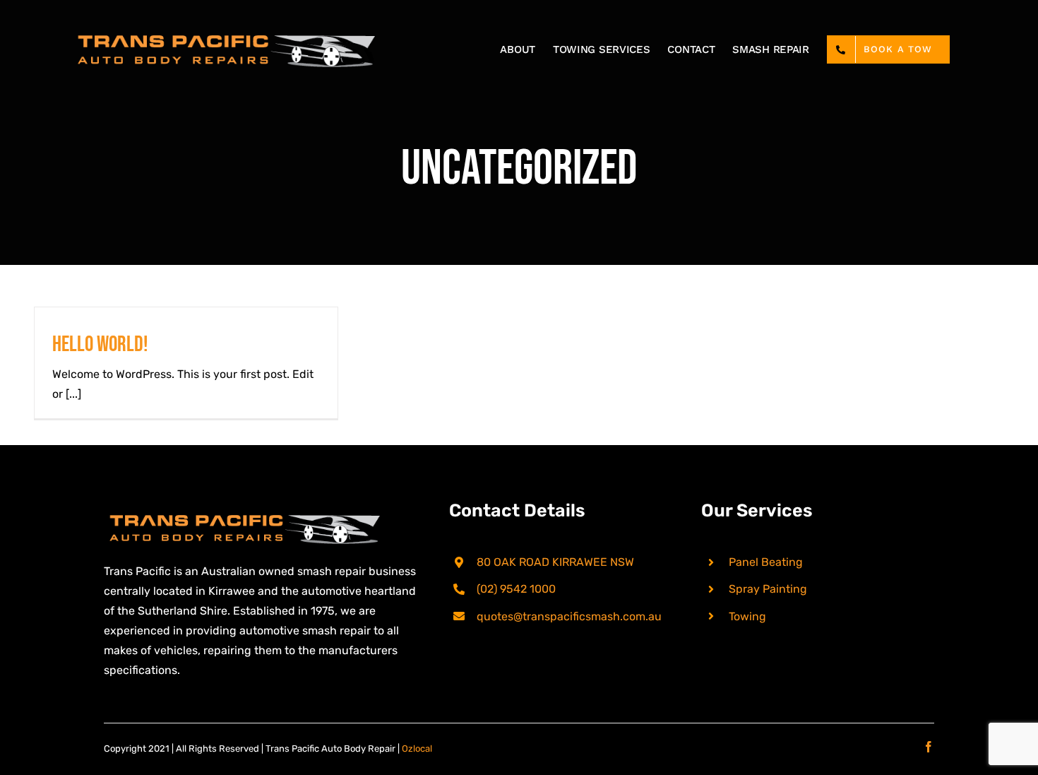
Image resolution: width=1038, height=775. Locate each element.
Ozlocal (417, 748)
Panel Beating (766, 562)
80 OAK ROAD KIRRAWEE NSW (555, 562)
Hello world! (100, 344)
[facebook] (928, 746)
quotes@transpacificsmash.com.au (569, 616)
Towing (747, 616)
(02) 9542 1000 (516, 589)
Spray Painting (768, 589)
